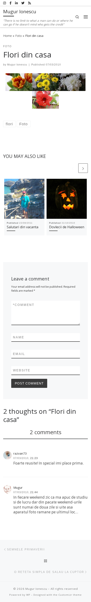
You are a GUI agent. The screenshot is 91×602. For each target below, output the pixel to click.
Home (7, 36)
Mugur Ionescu (17, 64)
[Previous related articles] (72, 168)
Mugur (18, 487)
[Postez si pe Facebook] (10, 3)
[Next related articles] (83, 168)
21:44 (34, 492)
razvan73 (20, 453)
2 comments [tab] (45, 432)
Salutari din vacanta (22, 227)
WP (28, 594)
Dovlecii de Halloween (66, 227)
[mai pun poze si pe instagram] (4, 3)
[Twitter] (23, 3)
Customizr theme (70, 594)
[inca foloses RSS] (29, 3)
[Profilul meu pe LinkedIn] (16, 3)
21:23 (34, 458)
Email (19, 354)
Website (21, 370)
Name (18, 337)
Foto (18, 36)
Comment (23, 305)
